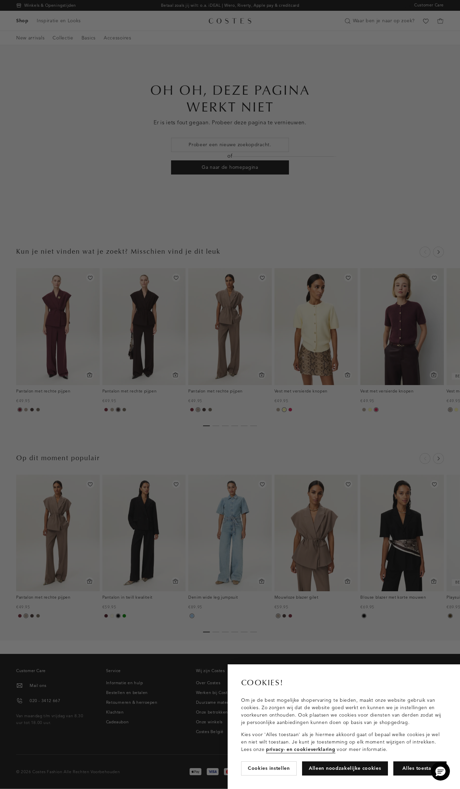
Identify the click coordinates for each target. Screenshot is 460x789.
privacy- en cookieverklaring (300, 749)
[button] (440, 771)
